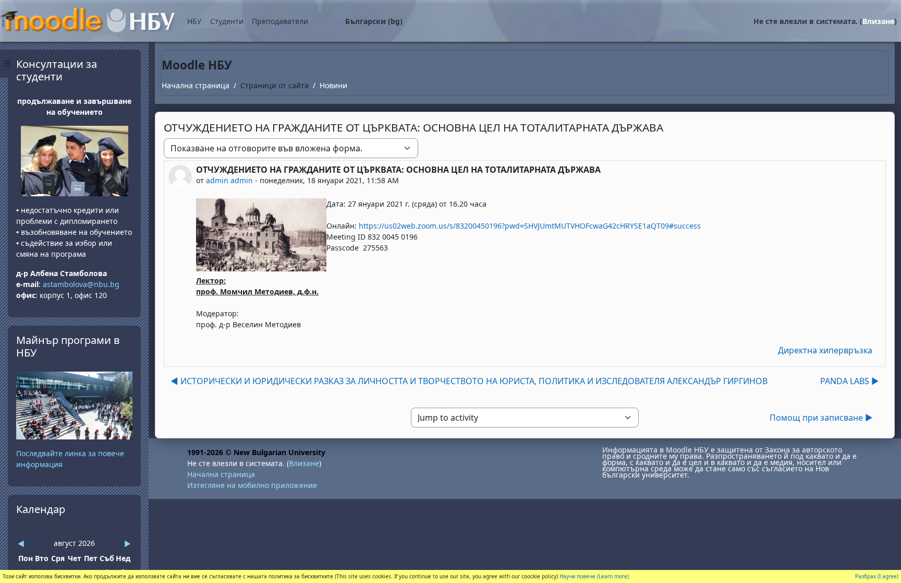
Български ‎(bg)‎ (374, 21)
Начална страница (195, 85)
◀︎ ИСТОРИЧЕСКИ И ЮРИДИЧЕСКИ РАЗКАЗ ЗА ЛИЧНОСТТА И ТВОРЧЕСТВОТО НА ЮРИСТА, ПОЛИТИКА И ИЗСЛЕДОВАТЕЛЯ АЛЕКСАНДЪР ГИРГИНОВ (469, 381)
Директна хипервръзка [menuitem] (825, 350)
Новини (333, 85)
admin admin (229, 180)
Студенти (226, 21)
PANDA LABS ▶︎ (849, 381)
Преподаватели (280, 21)
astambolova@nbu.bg (82, 284)
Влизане (878, 21)
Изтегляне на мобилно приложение (252, 485)
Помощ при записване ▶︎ (821, 417)
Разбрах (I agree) (876, 576)
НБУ (194, 21)
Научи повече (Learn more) (594, 576)
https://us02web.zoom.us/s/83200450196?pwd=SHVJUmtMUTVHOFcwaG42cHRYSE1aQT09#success (530, 226)
